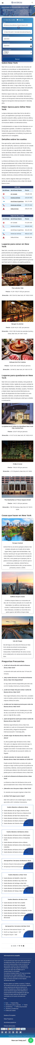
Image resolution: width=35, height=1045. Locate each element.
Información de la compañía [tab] (12, 956)
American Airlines (16, 205)
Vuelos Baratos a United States (11, 12)
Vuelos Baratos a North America (24, 10)
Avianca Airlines (15, 198)
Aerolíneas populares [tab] (10, 1023)
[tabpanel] (17, 986)
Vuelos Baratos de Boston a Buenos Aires (15, 819)
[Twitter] (6, 1032)
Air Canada (14, 194)
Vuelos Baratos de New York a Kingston (15, 908)
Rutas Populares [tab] (8, 1019)
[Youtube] (20, 1032)
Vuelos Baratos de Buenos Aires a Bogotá (15, 850)
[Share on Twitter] (19, 946)
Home (4, 10)
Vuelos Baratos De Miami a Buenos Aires (15, 821)
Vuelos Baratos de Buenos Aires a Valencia (16, 852)
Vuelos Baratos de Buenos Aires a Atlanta (15, 843)
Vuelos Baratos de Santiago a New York (15, 884)
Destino (4, 29)
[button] (30, 1040)
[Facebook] (2, 1032)
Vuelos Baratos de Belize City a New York (15, 881)
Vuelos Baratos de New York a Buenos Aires (16, 816)
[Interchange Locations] (19, 27)
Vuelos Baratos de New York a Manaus (15, 913)
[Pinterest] (13, 1032)
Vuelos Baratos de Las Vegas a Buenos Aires (16, 811)
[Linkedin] (16, 1032)
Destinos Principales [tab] (9, 1016)
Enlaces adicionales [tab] (9, 1026)
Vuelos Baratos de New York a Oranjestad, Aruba (18, 911)
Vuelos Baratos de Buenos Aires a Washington (17, 836)
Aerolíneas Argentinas (17, 202)
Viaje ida (21, 20)
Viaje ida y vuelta (10, 20)
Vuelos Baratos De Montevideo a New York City (17, 889)
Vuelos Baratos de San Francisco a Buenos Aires (17, 813)
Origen (4, 22)
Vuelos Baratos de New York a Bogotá (14, 906)
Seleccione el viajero (7, 49)
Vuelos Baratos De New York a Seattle (14, 903)
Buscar (17, 60)
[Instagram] (9, 1032)
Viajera (6, 52)
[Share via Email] (23, 946)
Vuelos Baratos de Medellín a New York (15, 878)
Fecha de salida (6, 36)
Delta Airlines (15, 209)
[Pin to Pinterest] (21, 946)
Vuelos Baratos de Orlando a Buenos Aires (16, 824)
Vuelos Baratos (11, 10)
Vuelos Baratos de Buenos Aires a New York (16, 886)
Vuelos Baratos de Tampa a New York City (15, 891)
